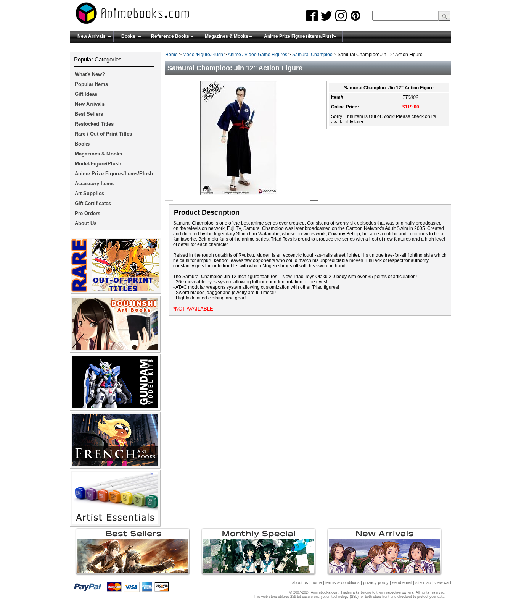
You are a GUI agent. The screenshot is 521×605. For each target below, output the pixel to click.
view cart (442, 582)
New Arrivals (91, 36)
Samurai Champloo (312, 54)
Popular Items (91, 84)
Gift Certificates (93, 203)
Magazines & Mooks (226, 36)
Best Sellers (89, 114)
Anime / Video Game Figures (257, 54)
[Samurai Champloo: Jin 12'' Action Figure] (241, 197)
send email (402, 582)
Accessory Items (94, 183)
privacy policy (376, 582)
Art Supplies (89, 193)
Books (128, 36)
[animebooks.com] (163, 15)
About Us (85, 223)
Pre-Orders (87, 213)
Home (171, 54)
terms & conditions (342, 582)
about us (300, 582)
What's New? (90, 74)
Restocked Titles (94, 124)
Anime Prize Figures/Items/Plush (299, 36)
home (317, 582)
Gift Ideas (86, 94)
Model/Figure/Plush (203, 54)
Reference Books (170, 36)
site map (423, 582)
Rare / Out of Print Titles (103, 134)
